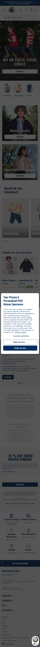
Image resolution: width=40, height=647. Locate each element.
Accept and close (20, 348)
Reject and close (19, 342)
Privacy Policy (20, 332)
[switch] (35, 644)
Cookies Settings (21, 336)
